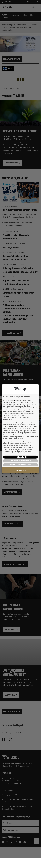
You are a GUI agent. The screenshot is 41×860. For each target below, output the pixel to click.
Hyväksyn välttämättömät (20, 461)
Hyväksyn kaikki (20, 457)
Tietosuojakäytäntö (20, 470)
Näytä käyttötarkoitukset (20, 465)
